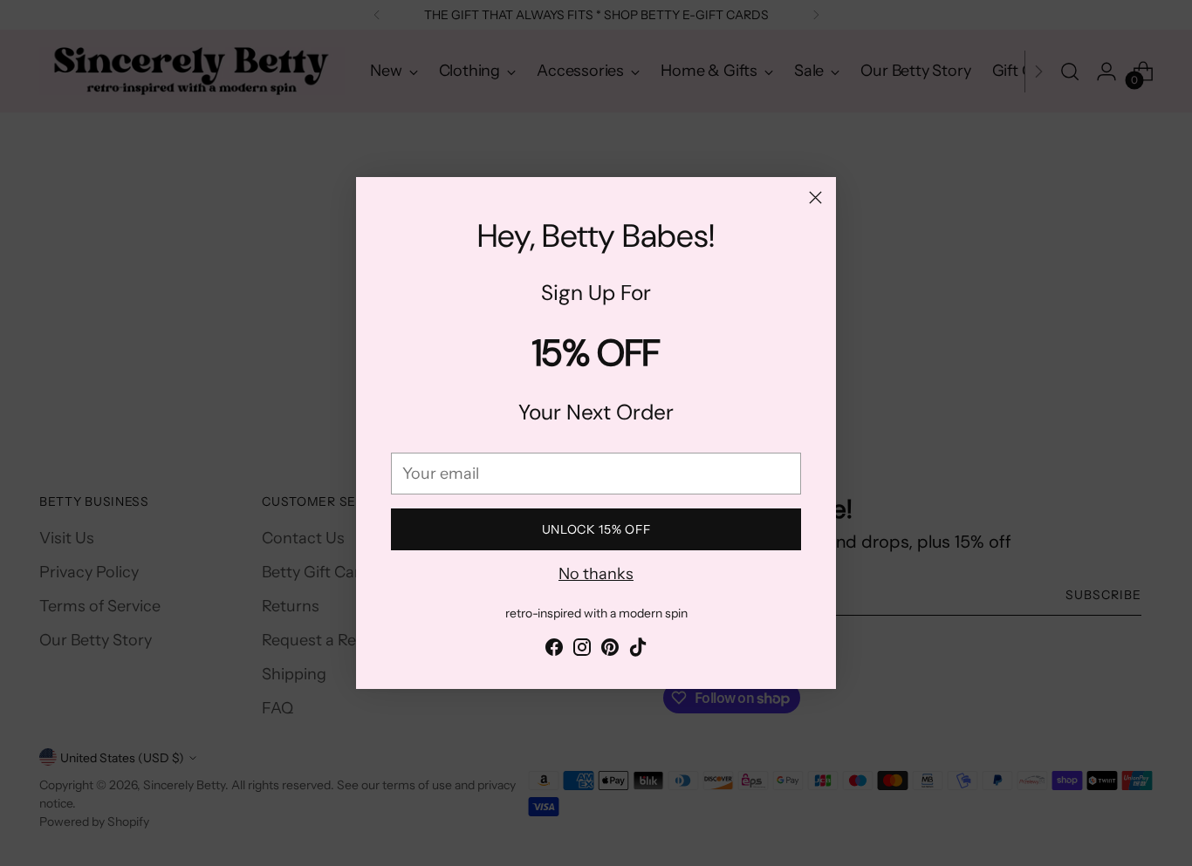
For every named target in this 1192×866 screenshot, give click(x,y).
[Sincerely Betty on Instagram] (582, 651)
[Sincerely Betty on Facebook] (554, 651)
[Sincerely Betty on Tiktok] (637, 651)
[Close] (815, 197)
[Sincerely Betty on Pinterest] (609, 651)
